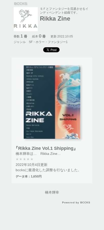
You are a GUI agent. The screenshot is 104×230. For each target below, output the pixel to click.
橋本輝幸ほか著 (28, 154)
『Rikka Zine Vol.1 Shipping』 (46, 148)
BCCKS (21, 4)
